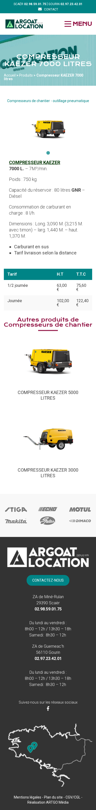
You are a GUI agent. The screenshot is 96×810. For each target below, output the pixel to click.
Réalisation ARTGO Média (48, 802)
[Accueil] (24, 24)
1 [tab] (48, 153)
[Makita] (16, 525)
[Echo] (48, 513)
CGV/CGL (73, 797)
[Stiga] (16, 514)
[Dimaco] (80, 525)
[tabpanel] (48, 128)
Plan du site (53, 797)
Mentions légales (27, 797)
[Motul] (80, 514)
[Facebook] (48, 708)
